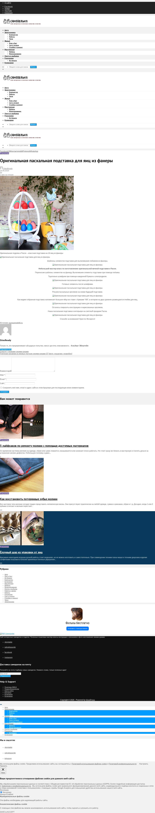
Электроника (10, 32)
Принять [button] (3, 766)
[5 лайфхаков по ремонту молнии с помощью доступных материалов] (22, 438)
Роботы (12, 37)
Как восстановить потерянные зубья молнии (28, 499)
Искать (33, 67)
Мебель (12, 52)
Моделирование (15, 54)
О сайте (8, 3)
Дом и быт (13, 43)
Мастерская (10, 49)
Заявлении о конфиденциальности (16, 786)
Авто (7, 30)
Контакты (8, 692)
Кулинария (9, 63)
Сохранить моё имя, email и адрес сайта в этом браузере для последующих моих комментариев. (43, 388)
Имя (2, 375)
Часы (11, 39)
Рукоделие (9, 58)
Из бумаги (13, 61)
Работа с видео (10, 591)
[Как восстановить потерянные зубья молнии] (22, 491)
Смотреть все (5, 350)
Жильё (7, 41)
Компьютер (13, 35)
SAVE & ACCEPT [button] (7, 812)
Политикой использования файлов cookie (89, 764)
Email (3, 379)
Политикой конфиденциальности (123, 764)
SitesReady (8, 169)
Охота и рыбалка (12, 56)
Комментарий (5, 371)
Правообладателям (12, 689)
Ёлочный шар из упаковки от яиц (21, 552)
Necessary (7, 792)
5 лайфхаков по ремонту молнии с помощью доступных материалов (44, 446)
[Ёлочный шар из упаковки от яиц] (22, 545)
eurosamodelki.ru (16, 323)
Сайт (2, 383)
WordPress (90, 700)
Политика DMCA (11, 687)
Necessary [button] (4, 790)
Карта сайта (9, 691)
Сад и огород (14, 45)
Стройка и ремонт (16, 47)
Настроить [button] (143, 764)
